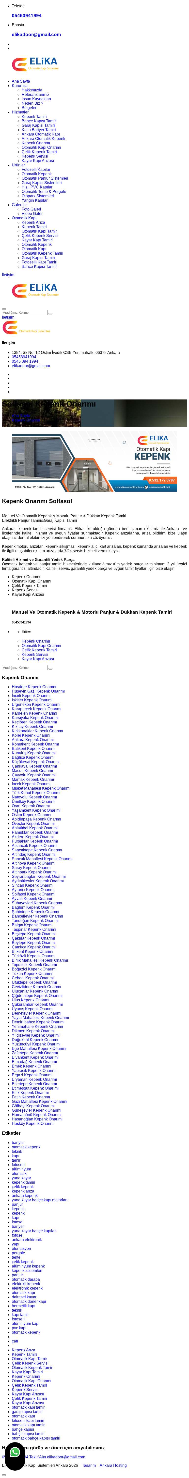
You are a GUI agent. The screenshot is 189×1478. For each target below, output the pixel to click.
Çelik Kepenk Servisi (40, 236)
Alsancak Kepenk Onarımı (34, 846)
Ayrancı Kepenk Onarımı (33, 890)
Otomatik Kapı (24, 218)
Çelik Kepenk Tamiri (39, 152)
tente (16, 1257)
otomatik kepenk (26, 1147)
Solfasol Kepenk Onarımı (33, 894)
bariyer (18, 1143)
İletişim (8, 275)
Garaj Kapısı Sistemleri (42, 183)
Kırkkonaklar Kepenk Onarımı (37, 731)
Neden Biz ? (32, 103)
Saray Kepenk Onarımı (31, 868)
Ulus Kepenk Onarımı (30, 1000)
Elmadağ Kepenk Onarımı (34, 1062)
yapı (15, 1244)
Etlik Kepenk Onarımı (30, 1093)
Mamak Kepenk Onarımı (33, 779)
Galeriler (19, 205)
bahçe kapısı (23, 1429)
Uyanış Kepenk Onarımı (32, 1009)
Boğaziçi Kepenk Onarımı (34, 969)
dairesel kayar (24, 1297)
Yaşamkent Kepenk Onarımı (36, 810)
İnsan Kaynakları (36, 99)
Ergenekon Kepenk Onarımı (36, 704)
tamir (16, 1160)
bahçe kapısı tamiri (28, 1434)
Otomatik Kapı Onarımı (41, 147)
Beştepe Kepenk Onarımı (34, 934)
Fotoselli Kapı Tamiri (39, 262)
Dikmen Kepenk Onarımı (33, 1031)
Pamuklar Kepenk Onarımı (35, 832)
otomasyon (21, 1248)
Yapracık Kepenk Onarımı (34, 1070)
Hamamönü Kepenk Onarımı (37, 1115)
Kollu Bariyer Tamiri (39, 130)
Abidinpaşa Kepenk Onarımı (36, 819)
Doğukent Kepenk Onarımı (35, 1040)
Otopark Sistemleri (38, 196)
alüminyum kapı (25, 1323)
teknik (17, 1151)
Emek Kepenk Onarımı (31, 1066)
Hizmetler (20, 112)
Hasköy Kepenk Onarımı (33, 1123)
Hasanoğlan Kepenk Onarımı (37, 1119)
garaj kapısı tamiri (27, 1412)
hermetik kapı (23, 1306)
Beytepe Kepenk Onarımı (34, 943)
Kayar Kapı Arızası (38, 161)
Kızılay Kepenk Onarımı (32, 726)
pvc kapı (19, 1328)
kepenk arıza (23, 1191)
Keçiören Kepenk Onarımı (34, 722)
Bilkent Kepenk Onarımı (32, 951)
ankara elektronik (27, 1240)
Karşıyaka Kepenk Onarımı (35, 718)
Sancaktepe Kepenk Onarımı (37, 850)
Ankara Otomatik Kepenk (43, 139)
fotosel (17, 1222)
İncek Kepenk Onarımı (31, 784)
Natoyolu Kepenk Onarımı (34, 797)
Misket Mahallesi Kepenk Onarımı (41, 788)
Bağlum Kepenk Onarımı (33, 907)
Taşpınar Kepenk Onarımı (34, 929)
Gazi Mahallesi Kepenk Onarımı (39, 1101)
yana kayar (21, 1178)
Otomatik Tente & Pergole (44, 191)
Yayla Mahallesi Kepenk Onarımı (40, 1018)
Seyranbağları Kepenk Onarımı (39, 876)
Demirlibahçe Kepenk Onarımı (38, 1022)
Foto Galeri (31, 209)
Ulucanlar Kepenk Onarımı (35, 991)
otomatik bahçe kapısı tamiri (36, 1438)
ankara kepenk (25, 1195)
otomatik (19, 1173)
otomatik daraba (26, 1279)
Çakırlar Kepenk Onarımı (33, 938)
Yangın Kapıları (35, 200)
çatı (15, 1341)
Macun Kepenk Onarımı (32, 771)
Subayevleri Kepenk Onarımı (37, 903)
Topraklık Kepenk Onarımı (34, 965)
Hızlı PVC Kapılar (37, 187)
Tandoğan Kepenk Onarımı (35, 921)
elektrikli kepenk (26, 1284)
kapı (15, 1156)
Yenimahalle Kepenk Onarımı (37, 1026)
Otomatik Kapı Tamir (39, 231)
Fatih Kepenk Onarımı (31, 1097)
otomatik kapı (23, 1293)
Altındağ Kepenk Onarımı (34, 854)
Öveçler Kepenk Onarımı (33, 823)
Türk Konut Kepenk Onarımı (36, 793)
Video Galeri (33, 213)
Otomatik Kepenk (37, 174)
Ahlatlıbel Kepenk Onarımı (35, 828)
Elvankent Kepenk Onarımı (35, 1057)
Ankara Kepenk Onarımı (33, 740)
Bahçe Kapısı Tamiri (39, 121)
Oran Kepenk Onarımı (31, 806)
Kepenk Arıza (33, 222)
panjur (17, 1204)
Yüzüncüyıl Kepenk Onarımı (36, 1044)
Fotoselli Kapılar (36, 169)
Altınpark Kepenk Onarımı (34, 872)
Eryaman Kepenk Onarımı (34, 1079)
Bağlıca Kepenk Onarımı (33, 757)
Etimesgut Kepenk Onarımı (35, 1088)
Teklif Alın (37, 1457)
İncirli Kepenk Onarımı (31, 696)
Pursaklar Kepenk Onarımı (35, 841)
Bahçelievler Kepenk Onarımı (37, 916)
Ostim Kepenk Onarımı (31, 815)
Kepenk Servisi (35, 156)
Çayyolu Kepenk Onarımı (34, 775)
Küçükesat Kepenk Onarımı (36, 762)
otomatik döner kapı (29, 1301)
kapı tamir (20, 1315)
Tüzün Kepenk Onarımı (32, 973)
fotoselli (18, 1165)
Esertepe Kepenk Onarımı (34, 1084)
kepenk (18, 1209)
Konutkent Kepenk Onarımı (35, 744)
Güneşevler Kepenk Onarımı (36, 1110)
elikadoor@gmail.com (36, 34)
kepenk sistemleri (27, 1270)
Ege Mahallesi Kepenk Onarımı (39, 1048)
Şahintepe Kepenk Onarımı (35, 912)
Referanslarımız (35, 94)
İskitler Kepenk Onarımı (32, 700)
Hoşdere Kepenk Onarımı (34, 687)
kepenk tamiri (23, 1182)
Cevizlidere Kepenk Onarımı (36, 987)
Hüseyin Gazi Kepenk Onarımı (38, 691)
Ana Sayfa (21, 81)
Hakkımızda (32, 90)
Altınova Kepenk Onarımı (33, 863)
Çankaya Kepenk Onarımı (34, 766)
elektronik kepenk (27, 1288)
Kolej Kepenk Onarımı (31, 735)
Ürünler (18, 165)
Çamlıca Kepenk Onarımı (34, 947)
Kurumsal (20, 86)
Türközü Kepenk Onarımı (33, 956)
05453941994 (27, 15)
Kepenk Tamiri (34, 116)
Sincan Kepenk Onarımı (32, 885)
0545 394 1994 (25, 361)
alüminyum (21, 1169)
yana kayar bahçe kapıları (34, 1231)
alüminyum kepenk (28, 1266)
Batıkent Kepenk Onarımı (33, 748)
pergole (18, 1253)
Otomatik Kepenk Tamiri (42, 253)
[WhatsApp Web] (15, 1456)
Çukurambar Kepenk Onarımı (37, 1004)
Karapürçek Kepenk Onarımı (36, 709)
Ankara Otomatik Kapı (41, 134)
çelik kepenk (23, 1187)
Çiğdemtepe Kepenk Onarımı (37, 996)
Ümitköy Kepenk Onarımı (33, 801)
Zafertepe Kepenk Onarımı (35, 1053)
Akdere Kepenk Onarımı (33, 837)
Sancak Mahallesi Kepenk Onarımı (42, 859)
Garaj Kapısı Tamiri (38, 125)
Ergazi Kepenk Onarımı (32, 1075)
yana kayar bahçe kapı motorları (39, 1200)
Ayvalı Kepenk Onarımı (32, 898)
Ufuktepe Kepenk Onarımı (34, 982)
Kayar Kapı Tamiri (37, 240)
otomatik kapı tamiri (29, 1407)
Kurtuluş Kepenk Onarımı (34, 753)
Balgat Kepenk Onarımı (32, 925)
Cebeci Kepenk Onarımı (33, 978)
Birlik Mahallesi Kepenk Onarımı (40, 960)
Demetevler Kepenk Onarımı (36, 1013)
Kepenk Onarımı (36, 143)
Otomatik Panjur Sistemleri (45, 178)
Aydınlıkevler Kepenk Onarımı (38, 881)
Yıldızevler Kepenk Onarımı (36, 1035)
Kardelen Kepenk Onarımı (34, 713)
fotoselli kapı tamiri (28, 1420)
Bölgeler (29, 108)
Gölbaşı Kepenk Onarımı (33, 1106)
